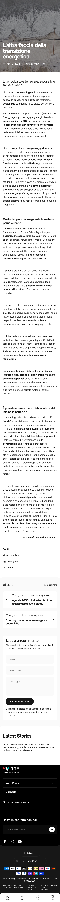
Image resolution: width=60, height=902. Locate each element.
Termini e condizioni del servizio (31, 887)
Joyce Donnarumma (46, 537)
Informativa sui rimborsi (7, 886)
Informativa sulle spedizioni (44, 887)
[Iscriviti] (52, 829)
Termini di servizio (36, 712)
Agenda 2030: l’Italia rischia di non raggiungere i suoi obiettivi (32, 602)
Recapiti (54, 885)
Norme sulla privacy (15, 712)
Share (10, 585)
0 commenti (52, 585)
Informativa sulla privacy (18, 886)
